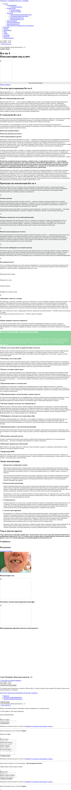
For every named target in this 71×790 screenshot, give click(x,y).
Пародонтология (12, 21)
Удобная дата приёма (6, 742)
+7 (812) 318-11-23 (5, 44)
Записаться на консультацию (8, 685)
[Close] (0, 718)
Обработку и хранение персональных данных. (39, 726)
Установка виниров (16, 7)
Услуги (5, 3)
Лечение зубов (11, 8)
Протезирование (12, 5)
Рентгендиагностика (13, 24)
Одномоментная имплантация (19, 16)
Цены (5, 32)
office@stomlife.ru (16, 680)
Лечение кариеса (15, 10)
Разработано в (19, 693)
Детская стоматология (13, 22)
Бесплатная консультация (35, 83)
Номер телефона (5, 719)
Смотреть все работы (6, 551)
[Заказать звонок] (0, 789)
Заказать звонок (5, 49)
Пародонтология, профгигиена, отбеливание (20, 25)
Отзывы (5, 28)
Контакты (6, 36)
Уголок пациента (8, 38)
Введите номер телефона (7, 775)
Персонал (6, 27)
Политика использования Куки (12, 697)
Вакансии (6, 696)
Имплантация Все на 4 (17, 17)
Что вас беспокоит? (5, 749)
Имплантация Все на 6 (17, 19)
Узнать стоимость (5, 84)
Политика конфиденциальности (12, 699)
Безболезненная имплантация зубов (21, 14)
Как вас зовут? (4, 739)
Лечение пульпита (15, 11)
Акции (5, 33)
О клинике (6, 35)
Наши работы (7, 30)
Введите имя (4, 771)
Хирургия (10, 13)
